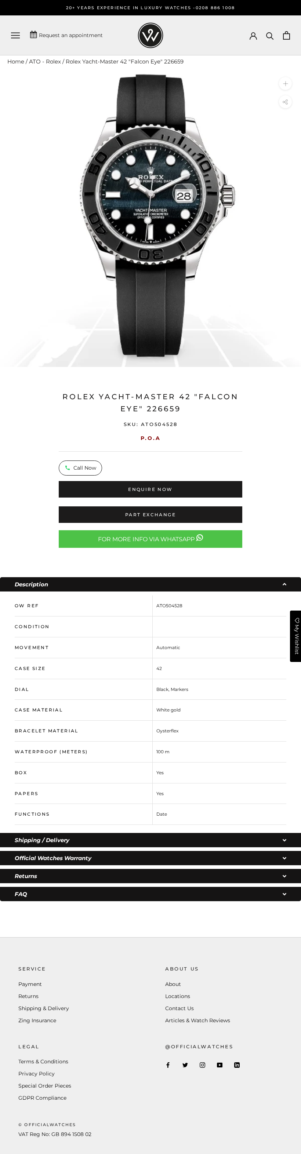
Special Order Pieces (44, 1085)
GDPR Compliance (42, 1098)
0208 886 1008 (215, 7)
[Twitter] (185, 1064)
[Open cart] (286, 35)
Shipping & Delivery (43, 1008)
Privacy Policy (36, 1073)
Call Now (84, 468)
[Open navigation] (15, 35)
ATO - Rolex (45, 61)
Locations (177, 996)
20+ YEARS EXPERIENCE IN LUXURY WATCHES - (131, 7)
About (173, 984)
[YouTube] (219, 1064)
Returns (28, 996)
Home (15, 61)
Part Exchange (150, 514)
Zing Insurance (37, 1020)
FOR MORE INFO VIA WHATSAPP (147, 539)
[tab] (150, 584)
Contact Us (179, 1008)
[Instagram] (202, 1064)
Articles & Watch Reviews (197, 1020)
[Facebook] (168, 1064)
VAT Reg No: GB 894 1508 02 (54, 1134)
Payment (30, 984)
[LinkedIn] (237, 1064)
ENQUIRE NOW (150, 489)
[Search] (270, 35)
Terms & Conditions (43, 1061)
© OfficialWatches (47, 1124)
